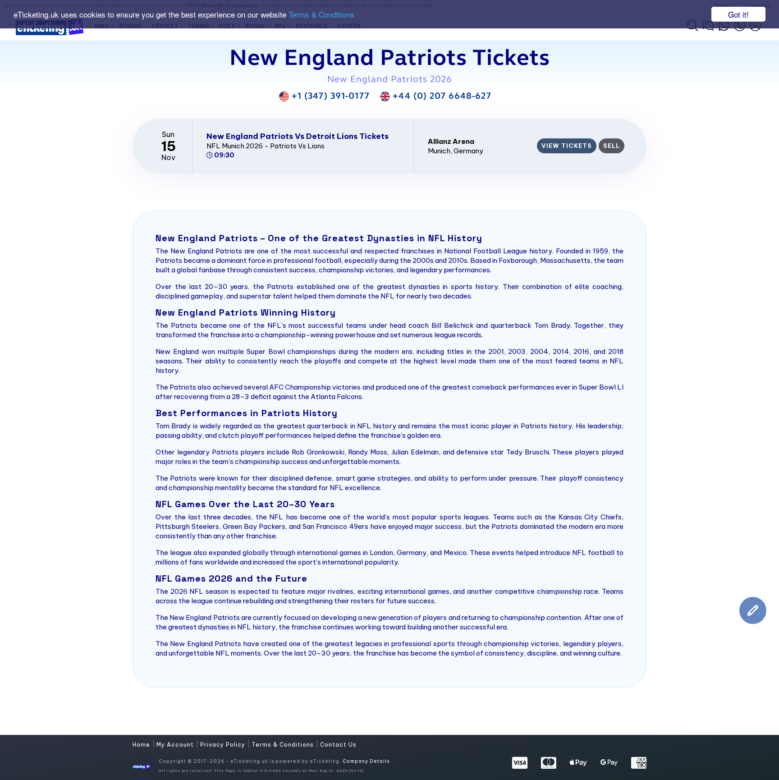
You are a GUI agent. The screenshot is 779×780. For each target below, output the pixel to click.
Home (142, 744)
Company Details (366, 761)
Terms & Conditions (321, 14)
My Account (176, 744)
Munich (439, 151)
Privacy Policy (223, 744)
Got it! (738, 14)
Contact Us (338, 744)
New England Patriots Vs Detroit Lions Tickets (297, 136)
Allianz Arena (451, 141)
